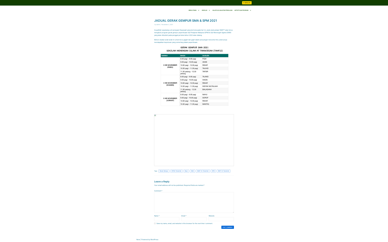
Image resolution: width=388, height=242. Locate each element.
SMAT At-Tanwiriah (203, 170)
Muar (186, 170)
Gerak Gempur (164, 170)
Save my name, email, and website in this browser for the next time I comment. (185, 223)
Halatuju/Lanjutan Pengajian (222, 10)
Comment (158, 190)
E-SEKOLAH (246, 3)
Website (211, 215)
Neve (138, 239)
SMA (192, 170)
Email (183, 215)
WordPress (154, 239)
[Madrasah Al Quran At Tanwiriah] (146, 9)
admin (158, 24)
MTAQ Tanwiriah (176, 170)
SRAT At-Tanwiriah (223, 170)
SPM (213, 170)
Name (157, 215)
